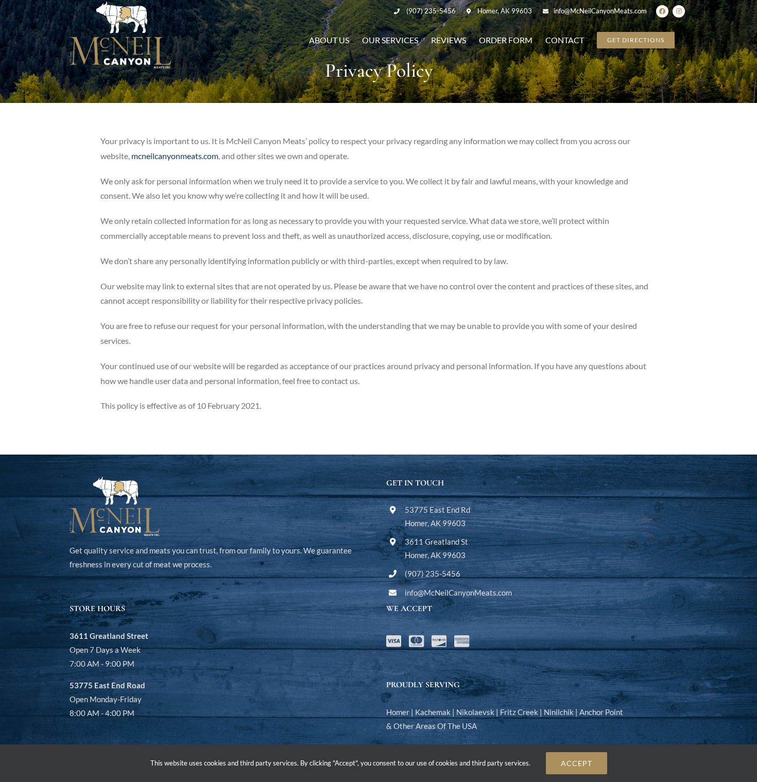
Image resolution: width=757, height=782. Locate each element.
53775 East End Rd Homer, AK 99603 (437, 516)
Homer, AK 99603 (505, 11)
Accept (576, 763)
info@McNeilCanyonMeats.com (600, 11)
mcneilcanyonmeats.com (174, 156)
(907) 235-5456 (431, 11)
